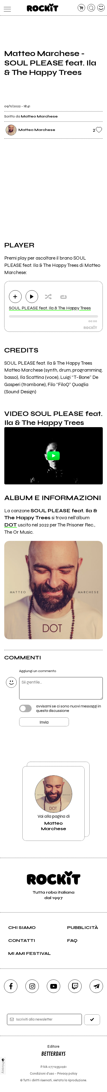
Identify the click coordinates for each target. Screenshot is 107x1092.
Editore (50, 1048)
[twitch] (75, 986)
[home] (42, 7)
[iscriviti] (92, 1019)
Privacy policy (67, 1073)
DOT (10, 525)
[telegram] (96, 986)
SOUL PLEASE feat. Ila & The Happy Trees (50, 308)
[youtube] (53, 986)
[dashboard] (101, 8)
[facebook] (10, 986)
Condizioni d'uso (42, 1073)
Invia (44, 722)
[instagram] (32, 986)
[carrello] (81, 8)
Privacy (3, 1067)
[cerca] (91, 8)
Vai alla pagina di (54, 822)
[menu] (6, 8)
